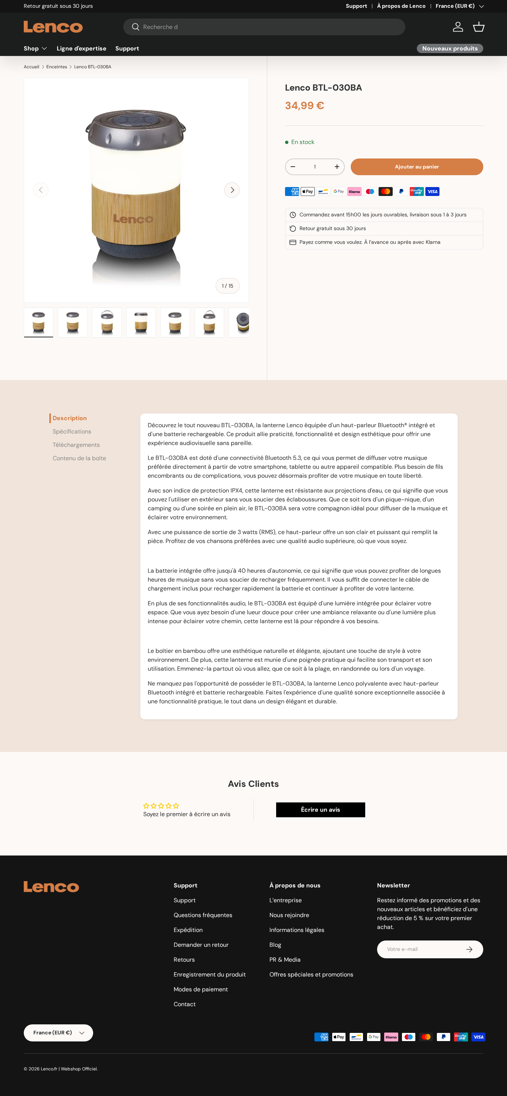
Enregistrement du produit (210, 974)
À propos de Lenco (401, 6)
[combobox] (264, 27)
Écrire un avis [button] (320, 810)
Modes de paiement (201, 989)
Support (356, 6)
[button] (479, 27)
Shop (31, 48)
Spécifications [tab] (72, 431)
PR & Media (285, 960)
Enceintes (56, 67)
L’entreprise (285, 900)
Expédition (188, 930)
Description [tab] (70, 418)
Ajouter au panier (417, 166)
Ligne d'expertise (82, 48)
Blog (275, 945)
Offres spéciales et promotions (311, 974)
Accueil (31, 67)
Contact (185, 1004)
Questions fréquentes (203, 915)
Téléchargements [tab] (76, 445)
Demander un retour (201, 945)
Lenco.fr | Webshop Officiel (69, 1069)
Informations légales (296, 930)
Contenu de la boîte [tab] (79, 458)
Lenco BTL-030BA (92, 67)
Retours (184, 960)
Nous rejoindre (289, 915)
